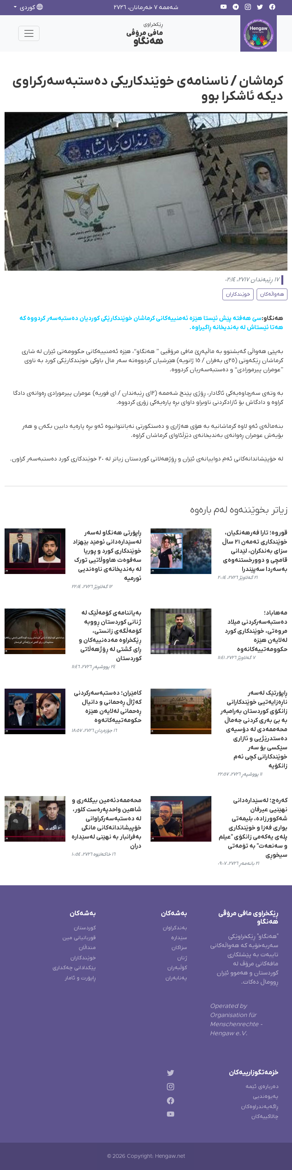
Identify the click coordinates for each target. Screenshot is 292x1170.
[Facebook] (169, 1101)
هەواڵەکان (272, 294)
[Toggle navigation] (29, 33)
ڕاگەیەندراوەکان (259, 1106)
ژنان (182, 958)
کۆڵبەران (177, 967)
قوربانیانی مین (79, 937)
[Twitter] (169, 1074)
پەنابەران (176, 978)
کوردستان (85, 928)
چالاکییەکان (264, 1116)
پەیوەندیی (265, 1096)
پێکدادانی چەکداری (74, 967)
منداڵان (87, 947)
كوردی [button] (27, 7)
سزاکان (179, 947)
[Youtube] (169, 1115)
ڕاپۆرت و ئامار (80, 978)
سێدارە (179, 937)
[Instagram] (169, 1087)
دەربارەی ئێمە (262, 1086)
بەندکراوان (175, 928)
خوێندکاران (238, 294)
